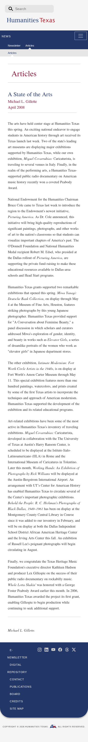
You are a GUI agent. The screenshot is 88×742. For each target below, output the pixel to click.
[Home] (30, 22)
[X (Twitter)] (74, 650)
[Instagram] (40, 650)
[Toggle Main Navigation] (81, 36)
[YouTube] (53, 650)
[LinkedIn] (46, 650)
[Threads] (67, 650)
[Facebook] (60, 650)
